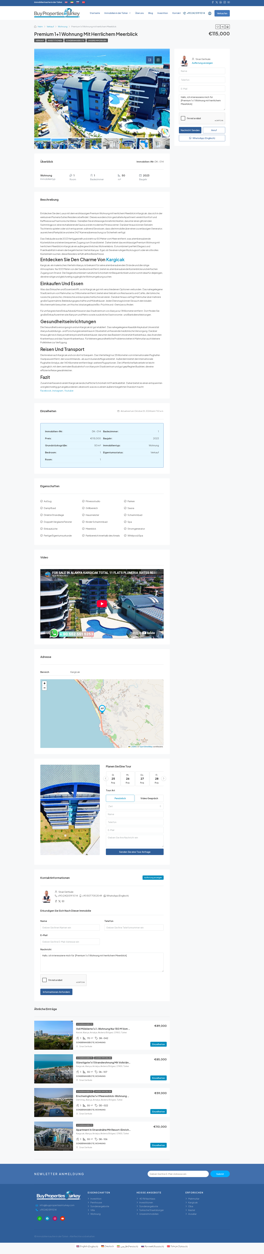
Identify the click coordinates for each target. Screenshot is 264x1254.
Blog (150, 13)
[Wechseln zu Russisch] (78, 2)
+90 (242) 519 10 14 (68, 895)
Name (43, 920)
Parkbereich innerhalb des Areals (103, 535)
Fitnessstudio (93, 501)
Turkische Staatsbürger (151, 1210)
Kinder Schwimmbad (96, 521)
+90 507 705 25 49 (92, 895)
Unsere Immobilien (97, 40)
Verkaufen (222, 13)
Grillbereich (92, 508)
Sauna (131, 508)
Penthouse (96, 1202)
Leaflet (133, 746)
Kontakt (176, 13)
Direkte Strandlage (54, 514)
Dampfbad (50, 508)
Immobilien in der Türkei (116, 13)
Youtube (68, 390)
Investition (163, 13)
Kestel (191, 1210)
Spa (130, 521)
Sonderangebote (75, 40)
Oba (190, 1206)
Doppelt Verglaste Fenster (58, 521)
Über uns (139, 13)
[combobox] (135, 806)
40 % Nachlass (147, 1198)
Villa (92, 1210)
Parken (131, 501)
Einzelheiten (158, 1044)
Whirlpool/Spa (135, 535)
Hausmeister (92, 514)
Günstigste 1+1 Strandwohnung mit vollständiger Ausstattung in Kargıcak (120, 1062)
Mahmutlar (193, 1198)
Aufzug (47, 501)
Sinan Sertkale (85, 1046)
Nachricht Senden (190, 130)
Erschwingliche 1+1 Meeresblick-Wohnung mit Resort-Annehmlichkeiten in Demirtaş (126, 1096)
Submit (220, 1173)
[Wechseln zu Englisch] (66, 2)
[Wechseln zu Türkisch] (83, 2)
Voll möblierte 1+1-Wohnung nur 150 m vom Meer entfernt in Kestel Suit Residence (125, 1028)
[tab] (149, 60)
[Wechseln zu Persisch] (72, 2)
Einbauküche (50, 528)
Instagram (57, 390)
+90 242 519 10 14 (195, 13)
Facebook (45, 390)
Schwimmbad (135, 514)
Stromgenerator (136, 528)
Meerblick (91, 528)
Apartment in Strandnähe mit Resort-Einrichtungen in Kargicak (114, 1129)
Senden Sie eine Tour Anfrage (134, 851)
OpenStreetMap (146, 746)
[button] (102, 709)
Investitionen (55, 40)
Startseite (95, 13)
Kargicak (115, 259)
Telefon (108, 920)
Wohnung (62, 26)
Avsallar (192, 1213)
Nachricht (45, 949)
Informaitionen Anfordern (56, 991)
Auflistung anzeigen (153, 877)
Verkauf (50, 26)
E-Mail (44, 935)
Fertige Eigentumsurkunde (58, 535)
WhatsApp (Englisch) (117, 895)
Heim (40, 26)
